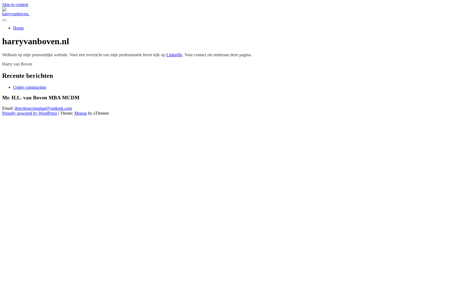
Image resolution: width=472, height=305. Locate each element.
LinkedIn (174, 54)
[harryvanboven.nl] (16, 13)
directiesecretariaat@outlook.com (43, 108)
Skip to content (15, 4)
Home (18, 28)
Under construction (29, 87)
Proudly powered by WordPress (29, 113)
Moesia (80, 113)
